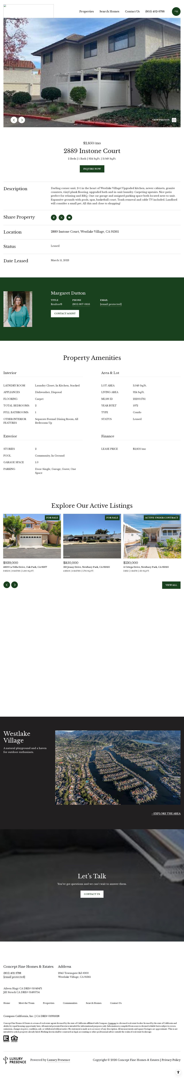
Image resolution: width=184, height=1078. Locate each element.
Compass (112, 1023)
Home (6, 1003)
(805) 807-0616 (81, 304)
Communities (70, 1003)
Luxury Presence (58, 1060)
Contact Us (132, 11)
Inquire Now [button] (92, 169)
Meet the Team (26, 1003)
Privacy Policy (171, 1060)
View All (171, 585)
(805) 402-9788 (155, 11)
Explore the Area (167, 813)
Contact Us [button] (92, 894)
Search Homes (109, 11)
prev (14, 120)
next (21, 120)
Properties (86, 11)
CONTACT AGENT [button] (65, 313)
